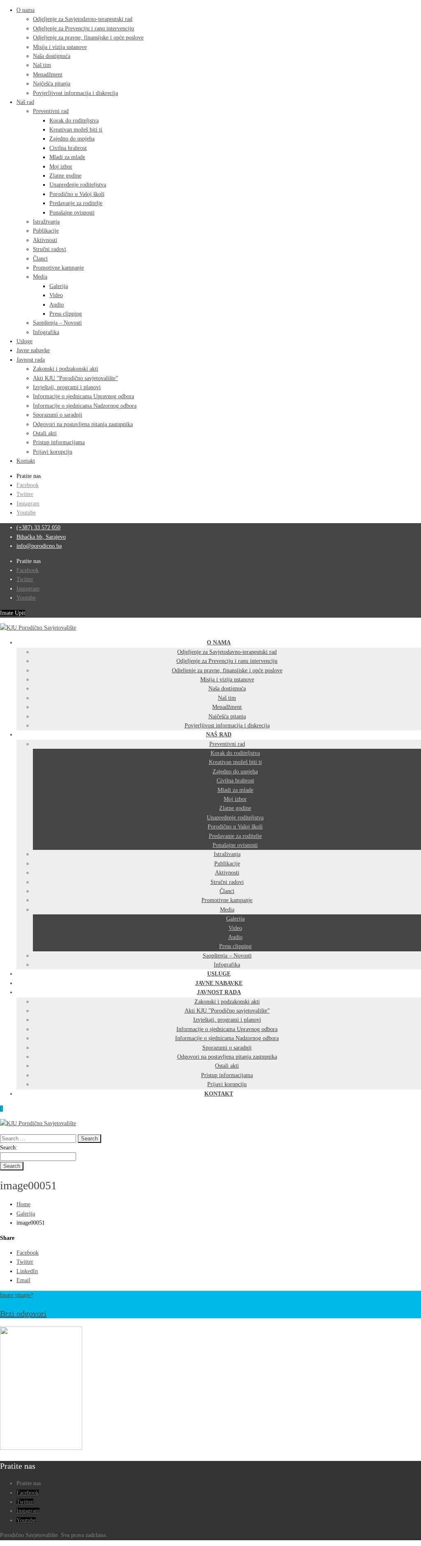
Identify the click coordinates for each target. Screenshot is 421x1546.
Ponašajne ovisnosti (72, 213)
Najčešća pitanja (51, 84)
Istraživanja (46, 222)
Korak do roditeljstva (74, 121)
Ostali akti (45, 433)
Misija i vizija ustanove (60, 47)
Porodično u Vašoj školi (76, 194)
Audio (56, 305)
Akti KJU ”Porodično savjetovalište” (75, 378)
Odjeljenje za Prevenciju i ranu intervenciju (83, 28)
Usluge (24, 341)
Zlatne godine (65, 176)
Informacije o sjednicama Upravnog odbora (83, 396)
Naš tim (42, 65)
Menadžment (47, 75)
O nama (25, 10)
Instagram (27, 504)
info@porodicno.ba (39, 546)
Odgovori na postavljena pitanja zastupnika (83, 424)
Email (23, 1280)
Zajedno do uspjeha (72, 139)
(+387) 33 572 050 (38, 527)
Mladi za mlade (67, 157)
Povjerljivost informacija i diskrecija (75, 93)
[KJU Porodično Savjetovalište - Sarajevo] (38, 628)
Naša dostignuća (51, 56)
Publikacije (46, 231)
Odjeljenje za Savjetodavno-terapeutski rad (82, 19)
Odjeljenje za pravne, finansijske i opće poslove (88, 38)
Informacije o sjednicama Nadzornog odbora (84, 406)
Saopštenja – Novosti (57, 323)
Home (23, 1204)
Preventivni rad (51, 111)
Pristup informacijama (59, 442)
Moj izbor (60, 167)
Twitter (24, 494)
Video (56, 295)
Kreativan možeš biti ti (75, 130)
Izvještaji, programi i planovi (67, 387)
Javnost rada (30, 360)
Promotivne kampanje (58, 268)
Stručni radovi (49, 249)
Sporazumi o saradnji (57, 415)
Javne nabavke (33, 350)
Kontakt (25, 461)
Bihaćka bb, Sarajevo (41, 537)
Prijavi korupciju (52, 452)
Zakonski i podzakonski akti (65, 369)
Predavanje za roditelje (75, 203)
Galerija (58, 286)
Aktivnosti (45, 240)
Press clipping (65, 314)
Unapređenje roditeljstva (77, 185)
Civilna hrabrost (68, 148)
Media (40, 277)
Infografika (46, 332)
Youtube (26, 513)
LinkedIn (27, 1271)
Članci (40, 259)
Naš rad (25, 102)
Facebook (27, 485)
